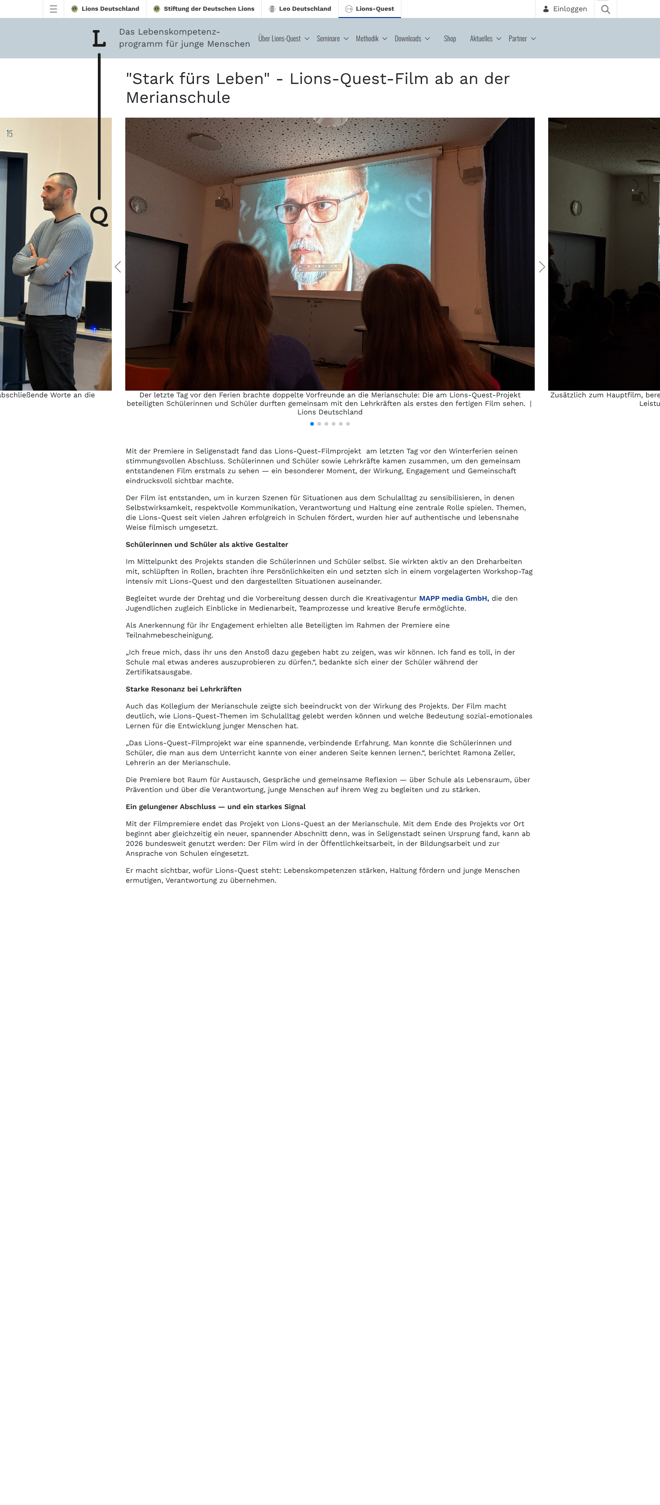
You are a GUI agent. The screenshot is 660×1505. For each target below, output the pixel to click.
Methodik (367, 38)
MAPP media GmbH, (454, 598)
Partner (518, 38)
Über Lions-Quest (280, 38)
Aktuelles (481, 38)
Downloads (408, 38)
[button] (312, 424)
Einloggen (570, 8)
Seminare (328, 38)
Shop (450, 38)
